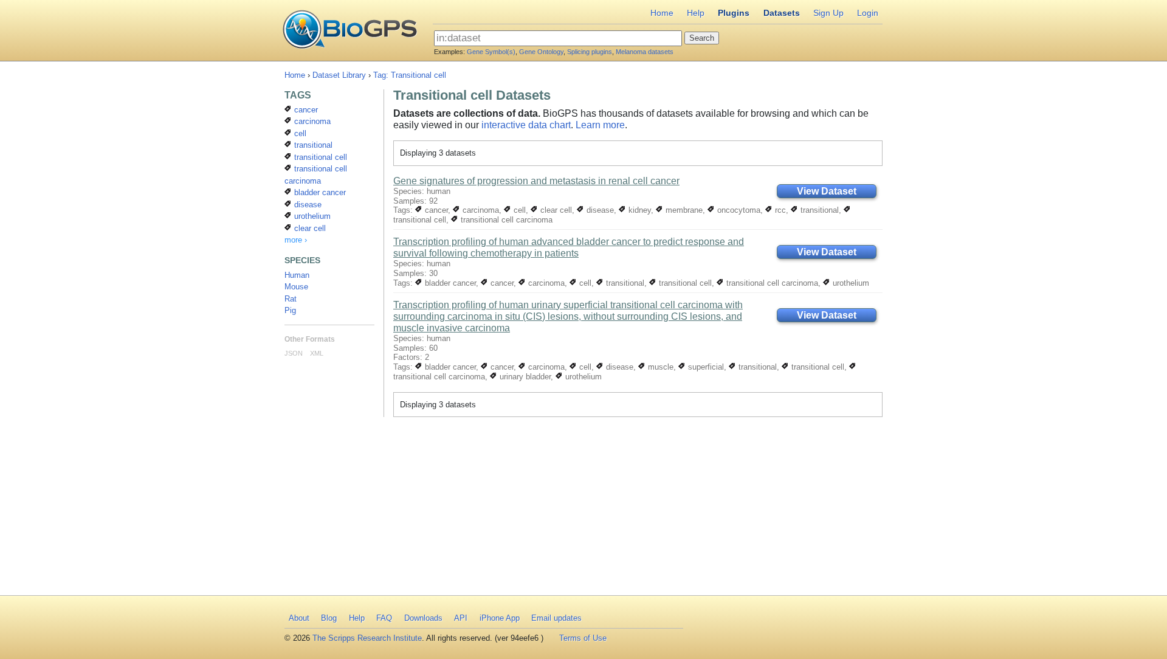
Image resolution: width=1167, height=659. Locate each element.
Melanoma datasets (644, 51)
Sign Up (828, 13)
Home (661, 13)
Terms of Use (583, 638)
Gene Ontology (541, 51)
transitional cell (684, 283)
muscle (659, 366)
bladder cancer (449, 283)
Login (867, 13)
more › (295, 239)
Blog (329, 618)
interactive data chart (526, 125)
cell (518, 210)
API (460, 618)
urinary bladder (524, 376)
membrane (683, 210)
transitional (818, 210)
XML (316, 353)
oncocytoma (737, 210)
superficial (705, 366)
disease (599, 210)
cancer (435, 210)
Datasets (781, 13)
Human (296, 275)
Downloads (423, 618)
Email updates (556, 618)
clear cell (555, 210)
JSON (293, 353)
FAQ (384, 618)
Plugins (733, 13)
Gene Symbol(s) (491, 51)
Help (695, 13)
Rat (290, 298)
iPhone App (500, 618)
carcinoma (479, 210)
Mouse (296, 286)
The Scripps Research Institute (367, 638)
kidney (638, 210)
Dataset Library (339, 75)
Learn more (600, 125)
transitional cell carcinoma (505, 219)
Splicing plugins (589, 51)
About (299, 618)
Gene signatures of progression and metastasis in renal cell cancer (536, 181)
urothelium (849, 283)
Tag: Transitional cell (409, 75)
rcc (779, 210)
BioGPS (350, 30)
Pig (290, 310)
